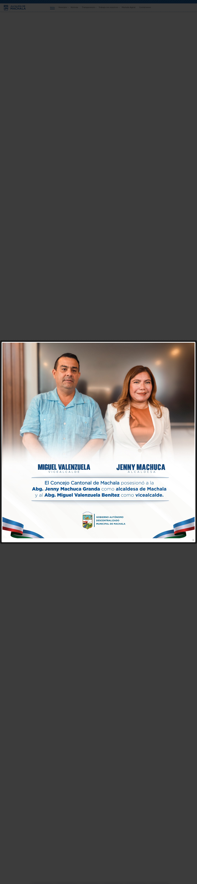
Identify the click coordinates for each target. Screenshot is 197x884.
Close (193, 540)
